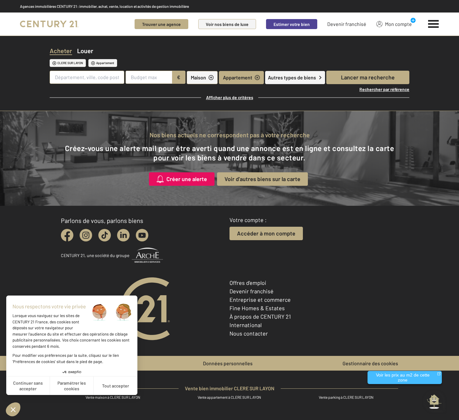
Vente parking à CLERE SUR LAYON (346, 397)
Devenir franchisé (346, 24)
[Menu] (433, 24)
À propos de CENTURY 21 (260, 316)
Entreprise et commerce (260, 299)
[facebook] (67, 235)
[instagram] (86, 235)
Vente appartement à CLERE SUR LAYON (229, 397)
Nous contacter (249, 333)
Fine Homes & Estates (257, 308)
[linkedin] (123, 235)
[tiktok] (104, 235)
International (246, 324)
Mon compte (398, 24)
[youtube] (142, 235)
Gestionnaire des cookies (370, 363)
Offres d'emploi (248, 282)
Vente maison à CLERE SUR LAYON (113, 397)
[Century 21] (49, 24)
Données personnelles (228, 363)
